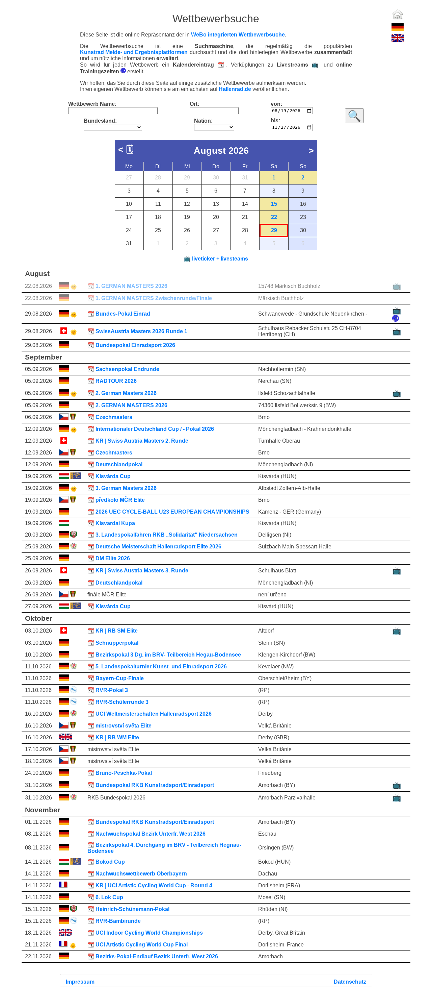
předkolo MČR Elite (116, 500)
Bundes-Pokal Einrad (118, 314)
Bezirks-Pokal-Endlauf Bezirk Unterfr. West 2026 (157, 956)
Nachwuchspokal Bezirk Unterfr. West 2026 (151, 834)
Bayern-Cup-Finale (120, 678)
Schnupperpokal (112, 643)
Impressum (80, 982)
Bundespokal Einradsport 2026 (135, 345)
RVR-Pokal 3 (107, 690)
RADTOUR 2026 (112, 381)
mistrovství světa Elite (119, 726)
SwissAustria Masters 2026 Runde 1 (137, 331)
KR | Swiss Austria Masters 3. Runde (142, 570)
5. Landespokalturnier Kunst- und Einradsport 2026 (157, 666)
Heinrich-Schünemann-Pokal (128, 909)
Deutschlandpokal (114, 464)
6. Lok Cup (105, 897)
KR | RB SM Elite (117, 631)
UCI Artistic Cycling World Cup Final (137, 944)
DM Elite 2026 (113, 558)
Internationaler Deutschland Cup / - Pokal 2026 (150, 429)
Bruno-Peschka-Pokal (124, 773)
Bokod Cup (106, 862)
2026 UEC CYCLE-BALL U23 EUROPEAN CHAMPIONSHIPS (172, 512)
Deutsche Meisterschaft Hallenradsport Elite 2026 (158, 546)
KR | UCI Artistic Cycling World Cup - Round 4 (154, 885)
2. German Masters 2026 (122, 393)
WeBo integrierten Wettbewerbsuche (238, 35)
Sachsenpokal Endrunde (123, 369)
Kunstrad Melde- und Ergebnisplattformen (134, 52)
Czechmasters (109, 417)
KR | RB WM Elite (117, 737)
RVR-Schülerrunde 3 (117, 702)
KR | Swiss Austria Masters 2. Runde (142, 441)
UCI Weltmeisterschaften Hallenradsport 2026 (154, 714)
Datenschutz (350, 982)
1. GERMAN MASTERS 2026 (127, 286)
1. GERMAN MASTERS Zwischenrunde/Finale (154, 298)
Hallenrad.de (235, 89)
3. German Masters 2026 (122, 488)
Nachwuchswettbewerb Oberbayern (141, 874)
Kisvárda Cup (109, 476)
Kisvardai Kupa (115, 523)
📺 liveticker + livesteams (216, 259)
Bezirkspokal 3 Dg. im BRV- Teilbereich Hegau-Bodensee (168, 655)
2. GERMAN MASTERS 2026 (131, 405)
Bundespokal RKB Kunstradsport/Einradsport (155, 785)
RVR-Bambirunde (114, 921)
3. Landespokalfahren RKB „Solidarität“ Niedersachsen (162, 535)
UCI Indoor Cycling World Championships (149, 933)
